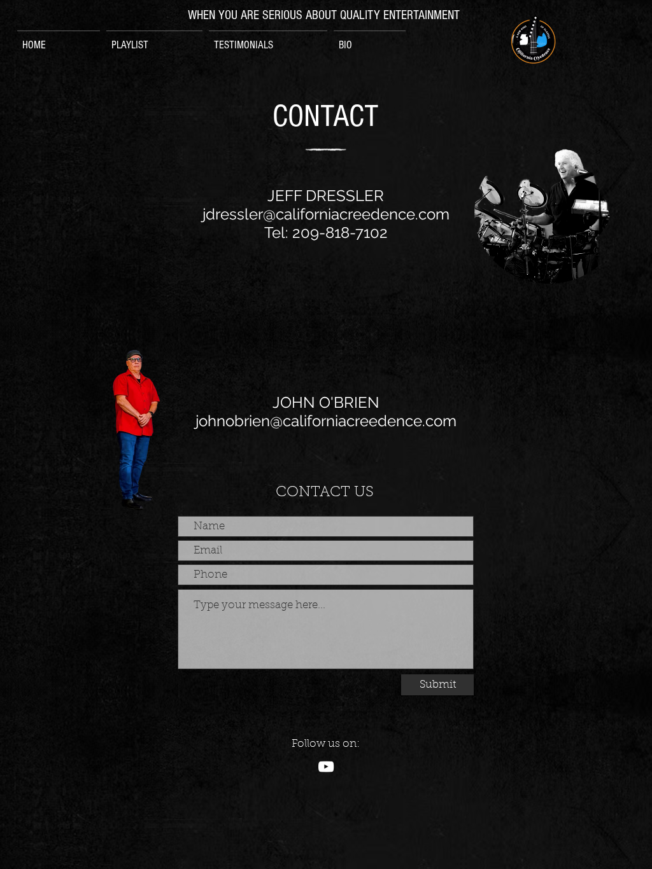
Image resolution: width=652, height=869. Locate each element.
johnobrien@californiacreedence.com (326, 421)
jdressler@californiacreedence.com (326, 214)
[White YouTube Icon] (326, 766)
